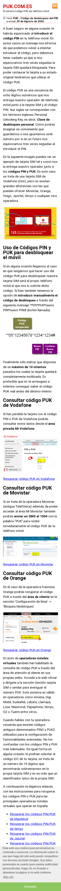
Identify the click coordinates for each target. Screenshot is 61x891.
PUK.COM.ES (17, 6)
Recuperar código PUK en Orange (27, 650)
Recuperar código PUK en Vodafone (29, 479)
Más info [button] (8, 877)
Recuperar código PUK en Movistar (28, 564)
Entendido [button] (31, 886)
